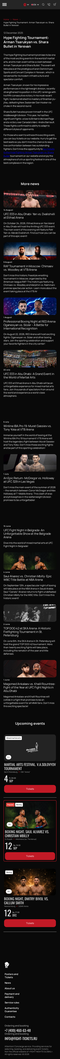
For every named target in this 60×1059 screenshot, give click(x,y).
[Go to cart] (55, 5)
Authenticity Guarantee (12, 1009)
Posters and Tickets (11, 975)
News (8, 982)
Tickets (30, 788)
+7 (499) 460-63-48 (18, 1030)
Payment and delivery (12, 995)
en (34, 4)
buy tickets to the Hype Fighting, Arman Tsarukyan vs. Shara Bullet (28, 152)
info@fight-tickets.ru (21, 1038)
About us (10, 988)
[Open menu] (4, 4)
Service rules (12, 1002)
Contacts (10, 1016)
